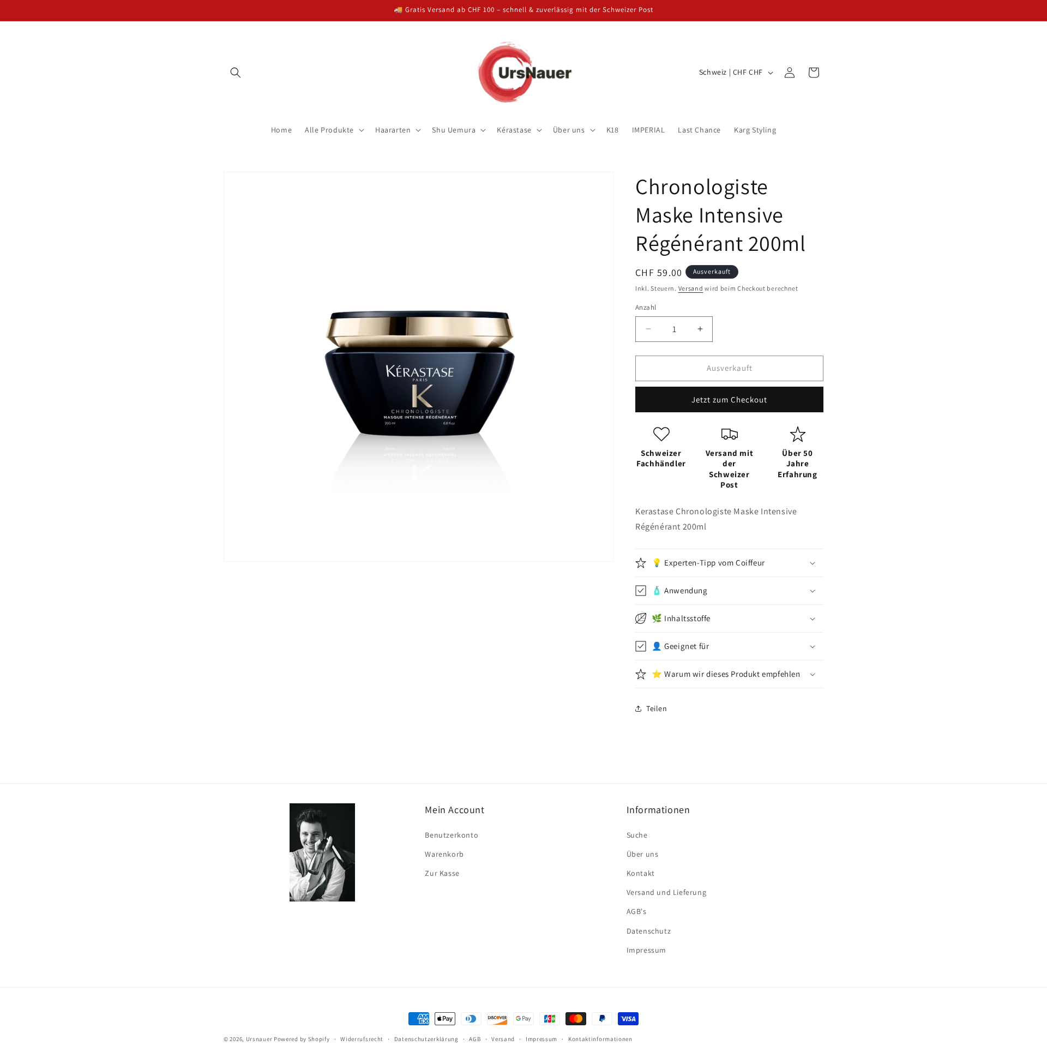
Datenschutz (649, 931)
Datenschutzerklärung (426, 1039)
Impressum (646, 950)
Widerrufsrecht (361, 1039)
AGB (474, 1039)
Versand (690, 288)
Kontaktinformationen (600, 1039)
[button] (236, 73)
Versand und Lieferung (667, 892)
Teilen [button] (656, 708)
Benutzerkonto (451, 835)
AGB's (637, 911)
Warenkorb (444, 854)
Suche (637, 835)
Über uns (643, 854)
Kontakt (641, 873)
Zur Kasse (442, 873)
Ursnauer (259, 1039)
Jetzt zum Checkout (729, 399)
